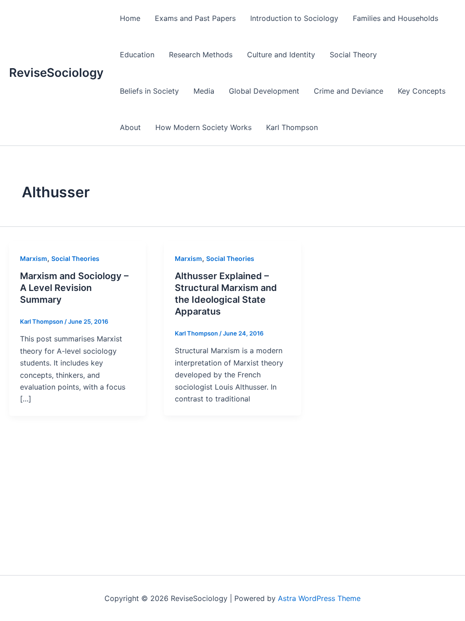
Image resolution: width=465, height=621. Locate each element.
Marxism (33, 258)
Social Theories (75, 258)
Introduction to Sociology (294, 18)
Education (137, 54)
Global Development (264, 90)
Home (130, 18)
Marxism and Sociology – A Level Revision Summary (74, 287)
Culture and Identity (281, 54)
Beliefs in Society (149, 90)
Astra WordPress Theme (319, 598)
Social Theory (353, 54)
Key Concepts (421, 90)
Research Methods (200, 54)
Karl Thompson (292, 127)
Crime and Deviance (348, 90)
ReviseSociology (56, 72)
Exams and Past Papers (195, 18)
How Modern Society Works (203, 127)
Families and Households (395, 18)
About (130, 127)
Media (203, 90)
